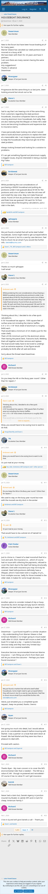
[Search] (45, 9)
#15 (45, 627)
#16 (45, 680)
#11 (45, 483)
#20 (45, 815)
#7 (46, 284)
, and (15, 537)
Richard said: (7, 487)
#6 (46, 263)
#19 (45, 791)
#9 (46, 396)
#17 (45, 724)
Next (24, 830)
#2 (46, 85)
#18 (45, 764)
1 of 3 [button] (17, 830)
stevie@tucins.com (13, 242)
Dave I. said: (7, 401)
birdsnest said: (8, 289)
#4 (46, 181)
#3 (46, 107)
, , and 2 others (18, 247)
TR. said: (6, 525)
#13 (45, 553)
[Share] (42, 40)
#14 (45, 598)
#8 (46, 374)
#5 (46, 228)
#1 (46, 40)
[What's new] (40, 9)
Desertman (7, 21)
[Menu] (3, 9)
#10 (45, 448)
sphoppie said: (8, 685)
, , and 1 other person (24, 467)
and (15, 212)
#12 (45, 520)
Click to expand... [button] (24, 421)
